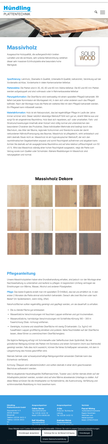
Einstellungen (85, 433)
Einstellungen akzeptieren (29, 433)
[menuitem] (94, 13)
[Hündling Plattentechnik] (17, 10)
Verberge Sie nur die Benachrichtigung (59, 433)
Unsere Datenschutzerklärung (54, 439)
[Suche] (94, 13)
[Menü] (101, 13)
